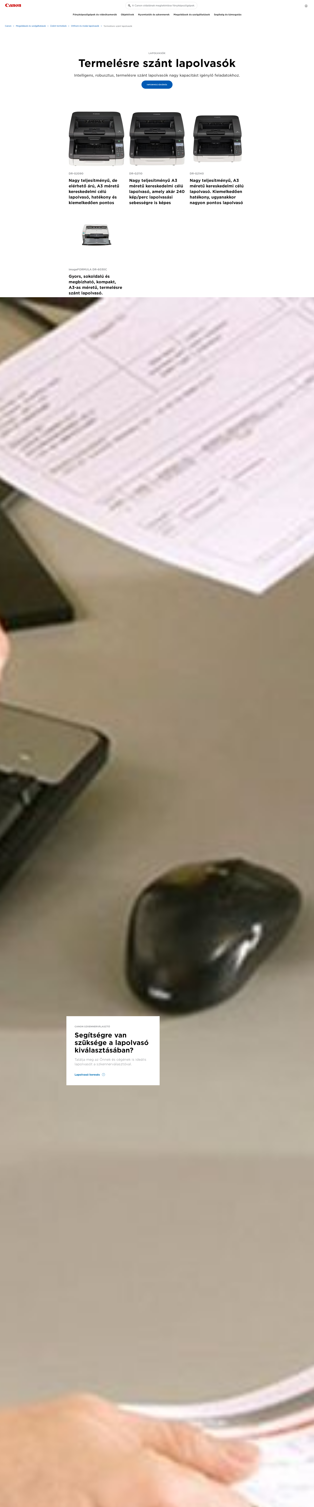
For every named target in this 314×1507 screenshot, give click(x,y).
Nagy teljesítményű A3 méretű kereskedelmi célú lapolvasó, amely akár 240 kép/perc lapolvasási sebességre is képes (157, 191)
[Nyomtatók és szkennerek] (171, 14)
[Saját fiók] (306, 6)
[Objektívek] (135, 14)
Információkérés (157, 85)
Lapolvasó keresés (88, 1074)
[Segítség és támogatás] (242, 14)
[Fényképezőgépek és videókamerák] (118, 14)
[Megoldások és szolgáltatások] (211, 14)
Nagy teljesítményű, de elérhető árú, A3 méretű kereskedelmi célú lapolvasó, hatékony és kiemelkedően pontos (94, 191)
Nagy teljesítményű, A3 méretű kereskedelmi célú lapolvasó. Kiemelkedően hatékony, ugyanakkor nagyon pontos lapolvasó (217, 191)
